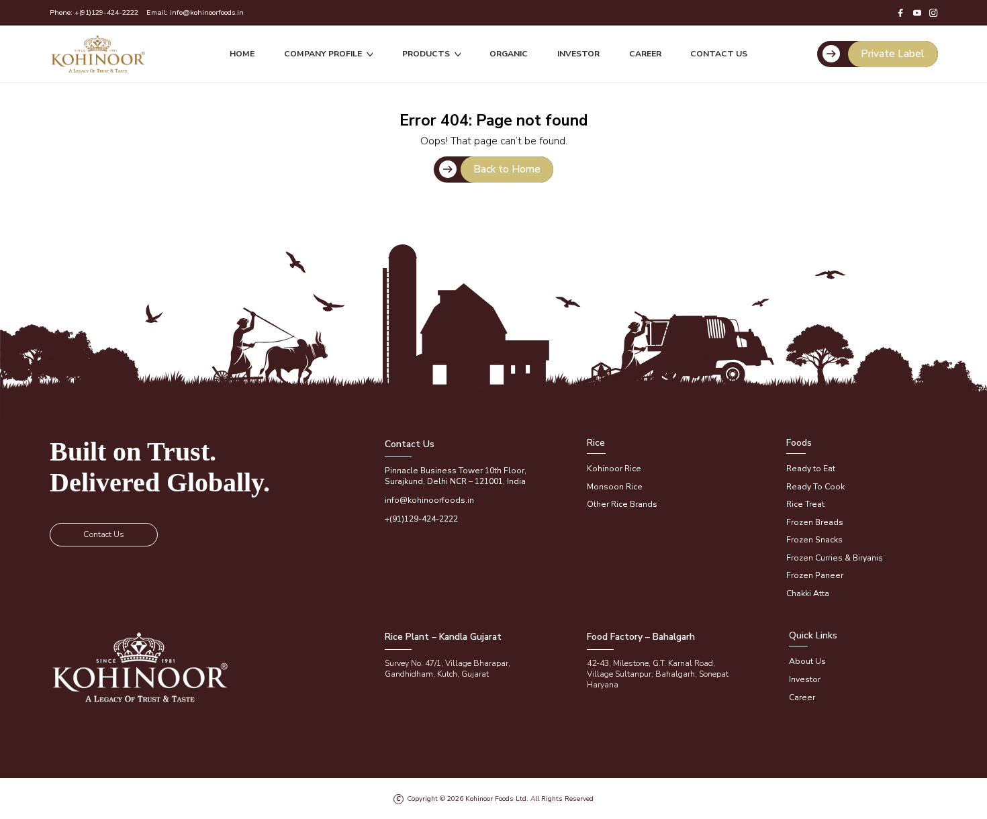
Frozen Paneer (814, 575)
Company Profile (323, 53)
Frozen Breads (814, 522)
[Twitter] (917, 13)
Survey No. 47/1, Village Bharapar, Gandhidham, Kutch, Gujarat (447, 668)
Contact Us (718, 53)
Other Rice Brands (622, 504)
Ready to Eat (810, 468)
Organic (508, 53)
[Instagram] (933, 13)
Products (426, 53)
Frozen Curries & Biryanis (834, 557)
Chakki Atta (807, 593)
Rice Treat (805, 504)
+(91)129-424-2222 (106, 12)
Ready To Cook (815, 486)
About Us (807, 661)
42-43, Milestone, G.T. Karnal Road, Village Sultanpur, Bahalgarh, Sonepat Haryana (657, 674)
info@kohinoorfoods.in (207, 12)
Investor (578, 53)
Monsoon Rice (615, 486)
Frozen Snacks (814, 539)
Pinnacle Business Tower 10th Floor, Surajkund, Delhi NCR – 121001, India (455, 476)
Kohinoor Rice (614, 468)
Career (645, 53)
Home (242, 53)
